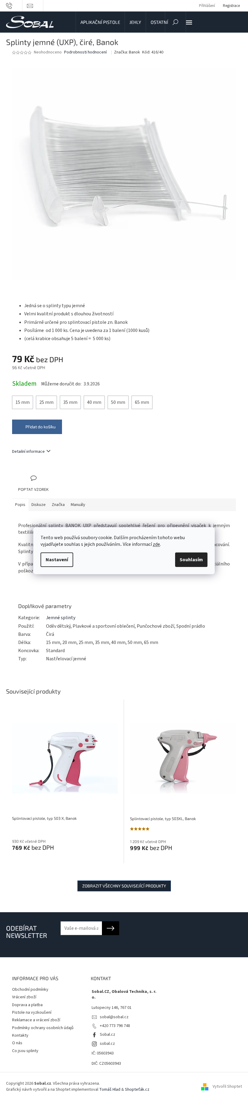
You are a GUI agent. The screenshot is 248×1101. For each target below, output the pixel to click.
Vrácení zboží (24, 997)
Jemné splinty (60, 617)
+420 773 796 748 (115, 1026)
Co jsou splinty (25, 1051)
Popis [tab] (20, 505)
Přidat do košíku (40, 426)
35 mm (70, 402)
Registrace (231, 5)
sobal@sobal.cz (114, 1017)
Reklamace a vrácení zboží (36, 1020)
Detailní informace (28, 452)
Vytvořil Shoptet (227, 1086)
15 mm (22, 402)
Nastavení (57, 559)
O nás (17, 1043)
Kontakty (20, 1035)
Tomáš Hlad (109, 1090)
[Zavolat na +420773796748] (12, 5)
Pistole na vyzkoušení (31, 1012)
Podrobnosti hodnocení (85, 52)
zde (156, 544)
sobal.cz (107, 1044)
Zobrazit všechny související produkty (124, 885)
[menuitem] (100, 22)
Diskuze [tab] (38, 505)
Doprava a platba (27, 1005)
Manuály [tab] (78, 505)
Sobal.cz (107, 1035)
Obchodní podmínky (30, 990)
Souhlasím (191, 559)
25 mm (46, 402)
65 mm (142, 402)
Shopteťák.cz (137, 1090)
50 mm (118, 402)
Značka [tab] (58, 505)
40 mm (94, 402)
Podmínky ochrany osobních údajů (42, 1028)
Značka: (127, 52)
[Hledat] (175, 22)
